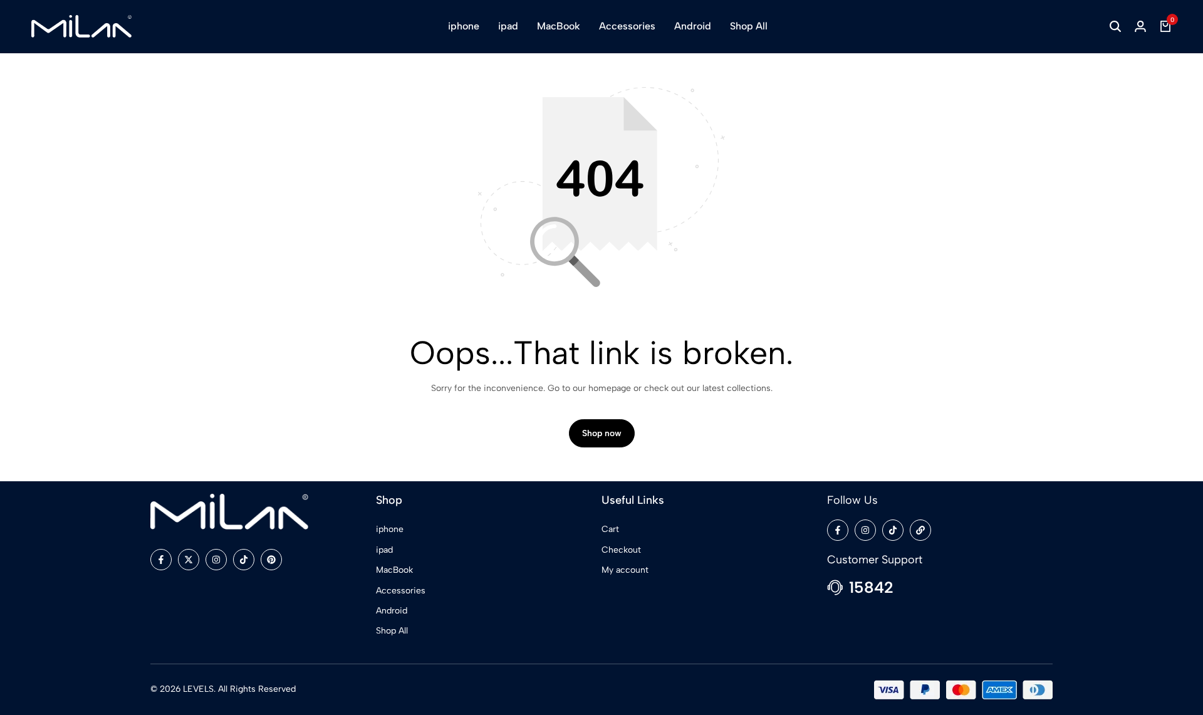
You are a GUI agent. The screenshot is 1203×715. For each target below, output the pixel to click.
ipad (508, 26)
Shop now (602, 433)
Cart (610, 529)
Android (692, 26)
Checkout (621, 550)
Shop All (749, 26)
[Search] (1115, 26)
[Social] (161, 559)
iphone (463, 26)
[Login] (1140, 26)
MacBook (558, 26)
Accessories (627, 26)
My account (625, 570)
